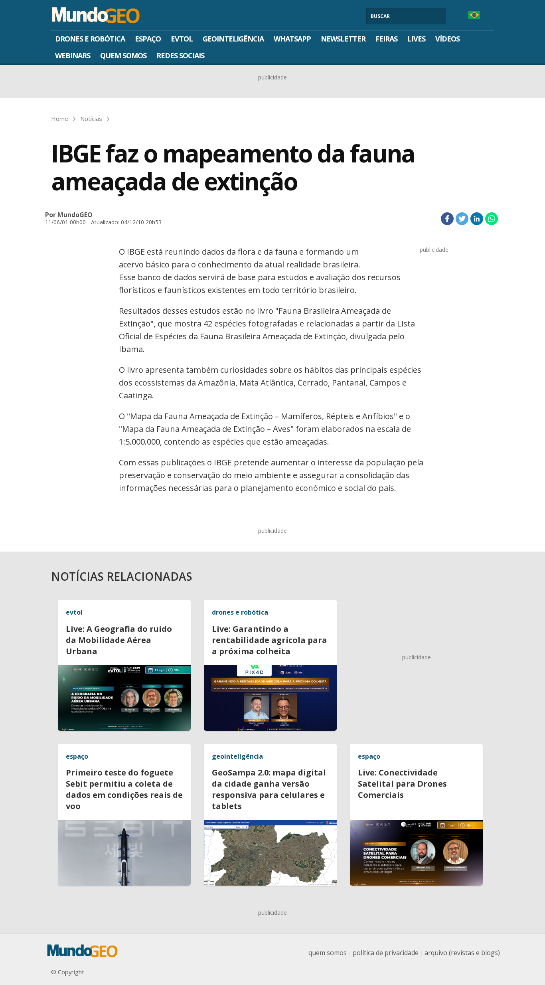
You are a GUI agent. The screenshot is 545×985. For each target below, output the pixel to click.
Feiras (386, 39)
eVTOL (182, 39)
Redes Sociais (180, 55)
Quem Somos (123, 55)
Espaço (148, 39)
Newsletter (343, 39)
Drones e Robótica (90, 39)
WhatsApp (292, 39)
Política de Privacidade (386, 952)
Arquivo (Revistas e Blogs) (462, 952)
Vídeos (447, 39)
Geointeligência (233, 39)
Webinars (72, 55)
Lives (416, 39)
